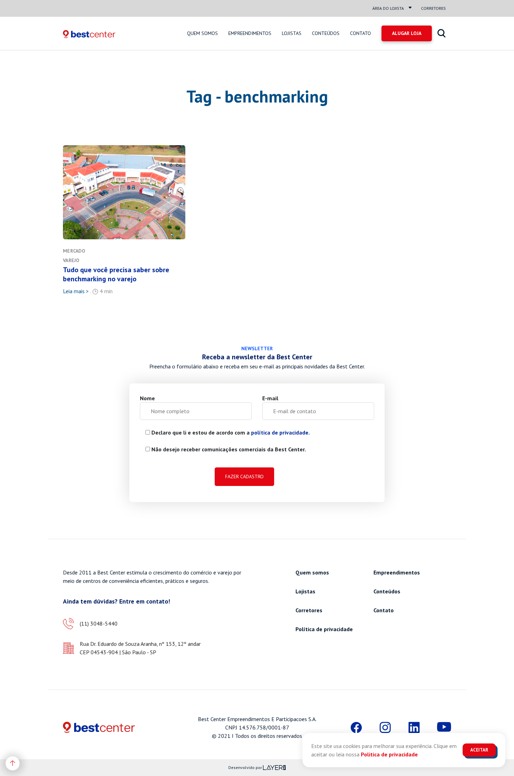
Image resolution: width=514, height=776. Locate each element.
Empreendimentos (249, 33)
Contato (360, 33)
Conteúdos (326, 33)
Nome (147, 398)
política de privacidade (279, 432)
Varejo (71, 260)
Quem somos (202, 33)
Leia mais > (76, 291)
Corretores (433, 8)
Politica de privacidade (389, 754)
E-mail (270, 398)
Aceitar (479, 750)
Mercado (74, 251)
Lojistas (291, 33)
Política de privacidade (324, 629)
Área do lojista (388, 8)
